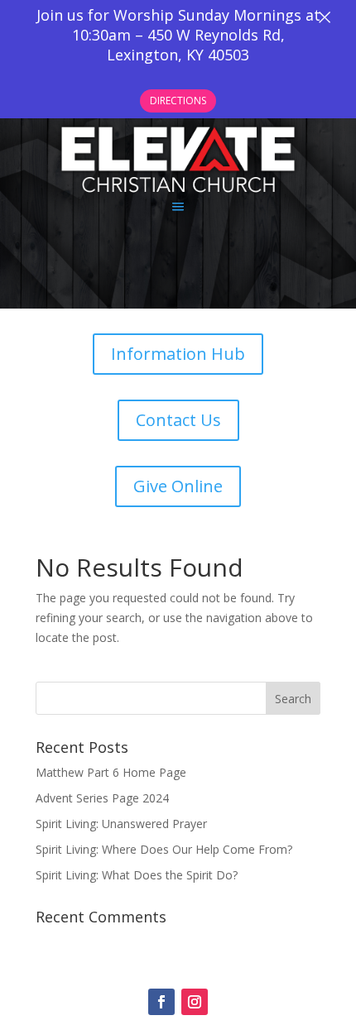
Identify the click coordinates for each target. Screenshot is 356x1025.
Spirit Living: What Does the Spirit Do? (137, 875)
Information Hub (178, 353)
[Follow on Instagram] (194, 1002)
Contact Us (178, 420)
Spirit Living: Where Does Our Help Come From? (164, 849)
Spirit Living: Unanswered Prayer (121, 823)
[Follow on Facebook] (161, 1002)
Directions (178, 100)
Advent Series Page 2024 (102, 798)
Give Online (178, 486)
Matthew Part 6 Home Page (111, 772)
